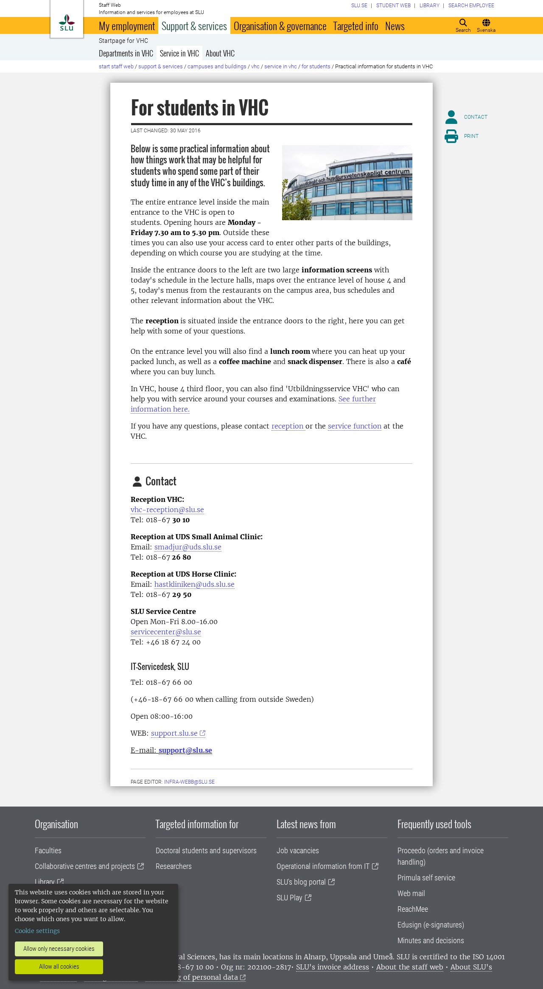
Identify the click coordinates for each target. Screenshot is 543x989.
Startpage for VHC (123, 40)
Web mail (411, 893)
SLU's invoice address (332, 967)
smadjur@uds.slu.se (187, 547)
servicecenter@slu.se (166, 632)
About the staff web (409, 967)
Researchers (174, 866)
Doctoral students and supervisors (206, 850)
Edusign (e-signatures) (430, 924)
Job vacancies (298, 850)
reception (288, 426)
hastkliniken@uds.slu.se (194, 584)
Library (45, 881)
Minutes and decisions (430, 940)
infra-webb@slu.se (189, 782)
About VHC (220, 53)
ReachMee (412, 909)
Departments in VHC (126, 53)
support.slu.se (174, 733)
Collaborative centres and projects (85, 866)
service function (354, 426)
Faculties (48, 850)
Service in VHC (179, 53)
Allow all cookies (59, 966)
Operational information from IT (323, 866)
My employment (127, 25)
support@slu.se (185, 750)
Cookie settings (37, 931)
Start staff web (116, 66)
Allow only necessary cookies (59, 949)
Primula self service (426, 877)
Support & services (194, 25)
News (395, 25)
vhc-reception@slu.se (167, 509)
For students (316, 66)
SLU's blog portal (301, 881)
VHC (255, 66)
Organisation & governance (280, 25)
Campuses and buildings (217, 66)
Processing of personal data (191, 977)
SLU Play (289, 897)
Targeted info (355, 25)
